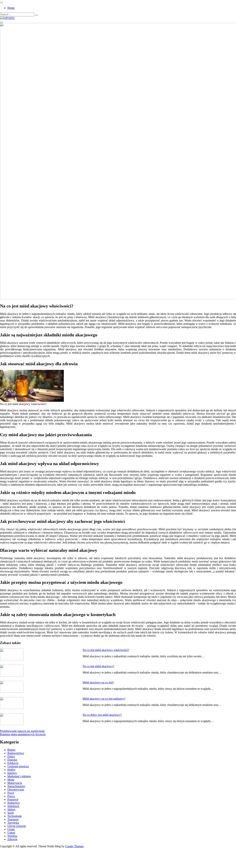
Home (11, 7)
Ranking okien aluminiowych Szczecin (23, 734)
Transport (12, 819)
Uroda (11, 829)
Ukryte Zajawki (16, 826)
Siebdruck (13, 806)
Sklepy (11, 809)
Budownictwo (15, 753)
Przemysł (12, 799)
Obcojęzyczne (15, 789)
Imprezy (12, 773)
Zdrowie (12, 839)
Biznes (11, 749)
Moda (10, 779)
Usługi (11, 832)
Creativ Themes (74, 846)
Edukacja (12, 763)
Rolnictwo (13, 802)
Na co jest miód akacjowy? (98, 666)
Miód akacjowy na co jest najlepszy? (104, 698)
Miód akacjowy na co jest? (98, 682)
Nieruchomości (16, 786)
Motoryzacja (14, 782)
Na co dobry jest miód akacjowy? (102, 714)
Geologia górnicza (18, 766)
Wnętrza (12, 836)
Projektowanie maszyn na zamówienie (22, 731)
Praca (10, 792)
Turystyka (13, 822)
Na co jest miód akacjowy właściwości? (106, 650)
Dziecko (12, 759)
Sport (10, 812)
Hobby (11, 769)
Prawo (11, 796)
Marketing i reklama (19, 776)
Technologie (14, 816)
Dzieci (11, 756)
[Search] (36, 15)
